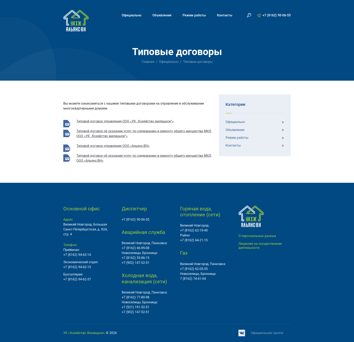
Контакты (224, 15)
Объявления (161, 15)
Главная (148, 62)
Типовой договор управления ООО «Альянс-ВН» (113, 146)
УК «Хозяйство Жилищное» (84, 333)
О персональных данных (257, 236)
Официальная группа (267, 333)
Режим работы (194, 15)
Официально (131, 15)
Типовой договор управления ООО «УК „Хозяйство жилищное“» (125, 121)
